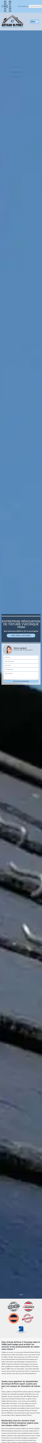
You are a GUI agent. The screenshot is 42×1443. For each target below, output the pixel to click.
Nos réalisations (21, 636)
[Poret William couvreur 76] (12, 21)
